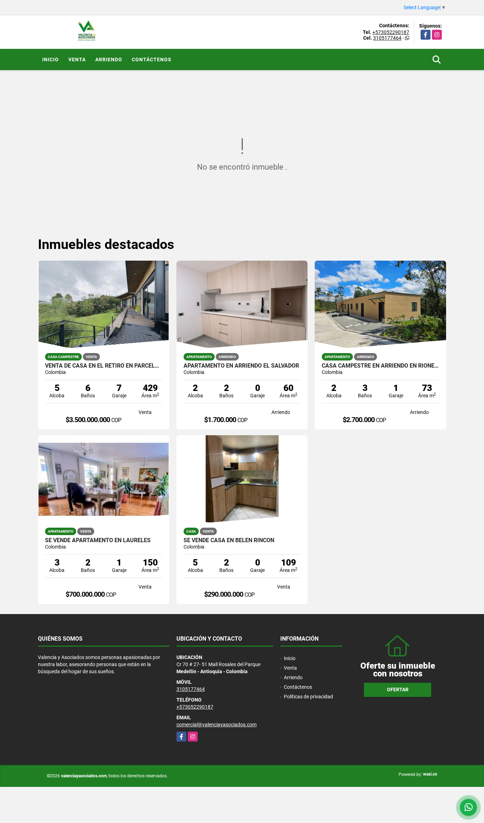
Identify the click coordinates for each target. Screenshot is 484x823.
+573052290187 (390, 32)
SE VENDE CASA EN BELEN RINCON (229, 540)
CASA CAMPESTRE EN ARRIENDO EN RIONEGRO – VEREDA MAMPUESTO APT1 (380, 366)
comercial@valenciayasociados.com (216, 724)
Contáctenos (151, 59)
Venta (77, 59)
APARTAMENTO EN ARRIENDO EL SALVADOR (241, 366)
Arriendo (108, 59)
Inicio (50, 59)
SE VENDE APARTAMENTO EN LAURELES (98, 540)
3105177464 (387, 38)
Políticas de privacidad (308, 696)
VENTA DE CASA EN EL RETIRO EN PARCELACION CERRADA (103, 366)
